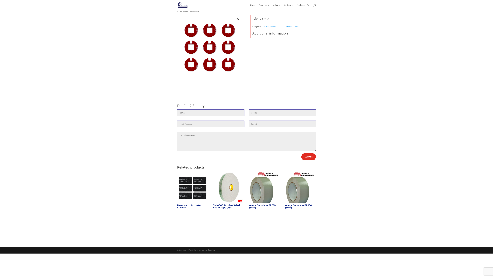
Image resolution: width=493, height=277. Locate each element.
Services (287, 5)
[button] (238, 19)
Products (301, 5)
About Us (263, 5)
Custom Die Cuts (273, 26)
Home (252, 5)
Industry (276, 5)
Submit (308, 157)
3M (190, 12)
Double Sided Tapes (290, 26)
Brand (185, 12)
